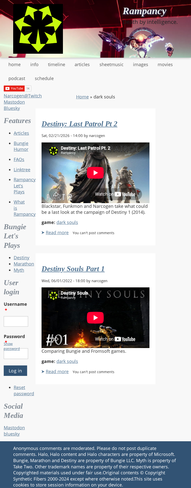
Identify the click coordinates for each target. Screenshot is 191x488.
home (14, 64)
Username (15, 307)
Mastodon (14, 102)
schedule (44, 78)
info (34, 64)
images (140, 64)
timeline (56, 64)
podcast (16, 78)
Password (14, 339)
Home (82, 97)
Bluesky (12, 108)
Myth (19, 270)
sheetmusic (111, 64)
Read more (57, 232)
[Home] (38, 29)
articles (82, 64)
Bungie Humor (21, 146)
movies (165, 64)
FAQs (19, 159)
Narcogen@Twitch (23, 96)
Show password (12, 346)
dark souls (67, 222)
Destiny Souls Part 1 (73, 269)
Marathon (24, 264)
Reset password (24, 390)
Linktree (22, 170)
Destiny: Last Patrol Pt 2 (79, 124)
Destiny (21, 258)
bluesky (12, 434)
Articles (21, 133)
